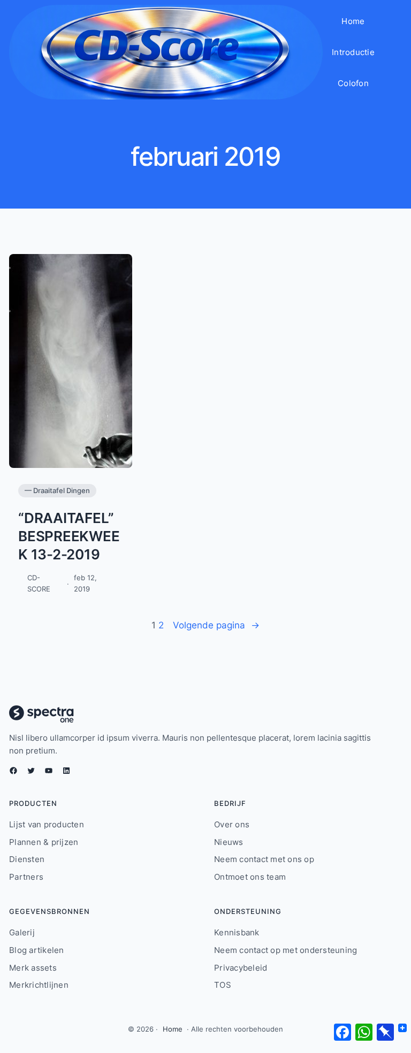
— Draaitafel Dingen (57, 490)
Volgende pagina (216, 625)
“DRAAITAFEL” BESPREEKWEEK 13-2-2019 (68, 536)
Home (172, 1029)
